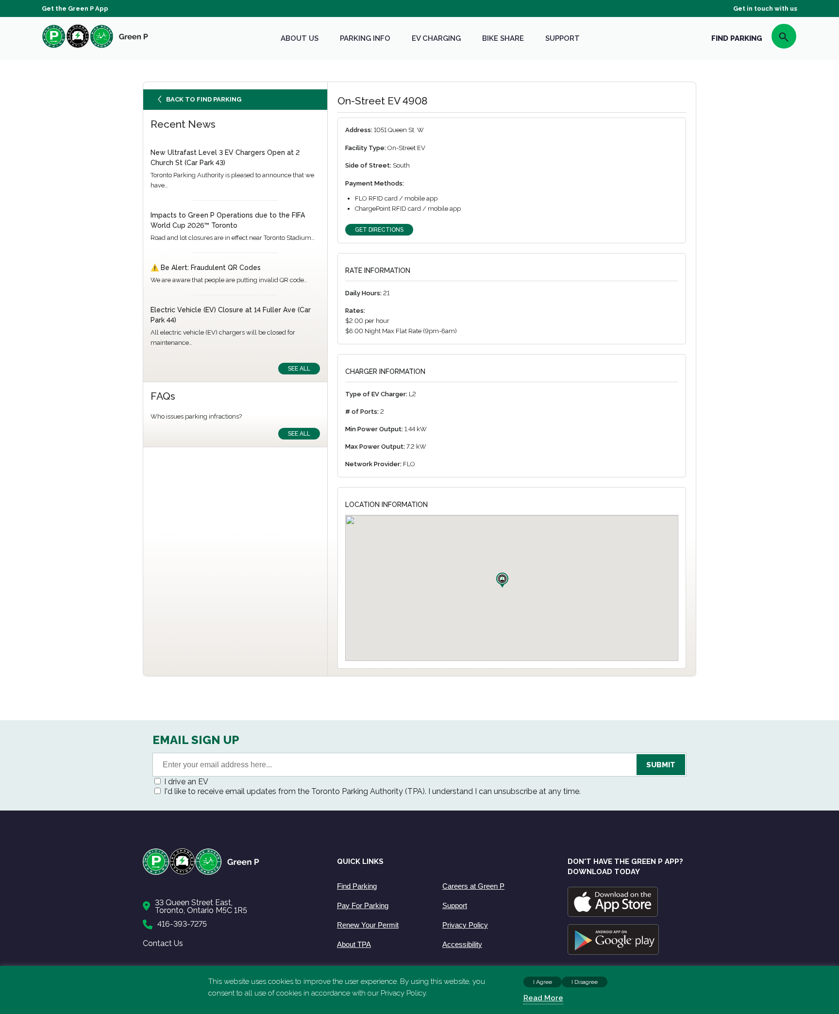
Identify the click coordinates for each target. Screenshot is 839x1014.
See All (299, 368)
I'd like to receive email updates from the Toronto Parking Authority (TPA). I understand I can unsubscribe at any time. (372, 791)
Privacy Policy (465, 925)
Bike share (503, 38)
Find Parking (357, 886)
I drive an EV (186, 781)
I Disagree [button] (584, 982)
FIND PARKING (736, 38)
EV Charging (436, 38)
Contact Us (163, 943)
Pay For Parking (362, 905)
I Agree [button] (542, 982)
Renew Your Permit (368, 925)
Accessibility (462, 944)
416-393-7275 (182, 924)
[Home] (230, 873)
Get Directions (379, 229)
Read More (543, 998)
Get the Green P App (75, 8)
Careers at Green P (473, 886)
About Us (300, 38)
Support (562, 38)
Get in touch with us (765, 8)
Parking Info (365, 38)
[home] (95, 47)
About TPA (354, 944)
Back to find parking (203, 99)
